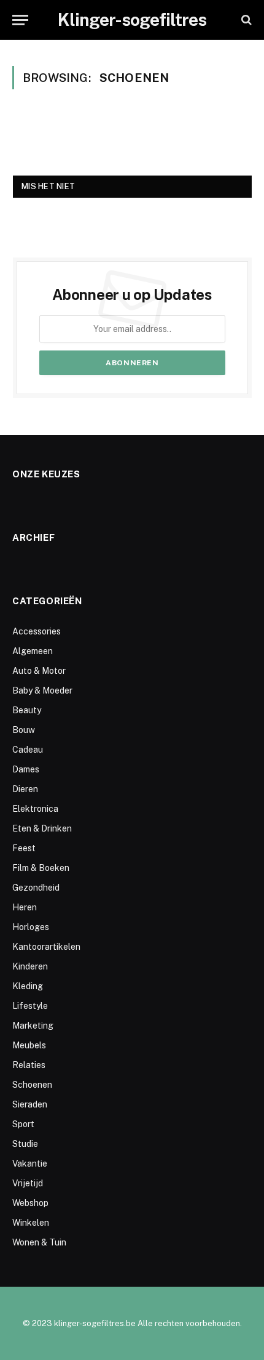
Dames (25, 769)
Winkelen (30, 1223)
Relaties (28, 1065)
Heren (24, 907)
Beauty (26, 710)
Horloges (30, 927)
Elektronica (35, 809)
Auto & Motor (39, 671)
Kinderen (30, 966)
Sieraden (29, 1104)
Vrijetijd (27, 1183)
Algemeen (32, 651)
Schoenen (32, 1085)
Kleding (27, 986)
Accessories (36, 631)
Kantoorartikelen (46, 947)
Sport (23, 1124)
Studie (25, 1144)
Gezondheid (36, 887)
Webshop (30, 1203)
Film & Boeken (40, 868)
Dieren (25, 789)
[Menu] (20, 20)
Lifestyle (30, 1006)
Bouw (23, 730)
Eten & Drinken (42, 828)
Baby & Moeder (42, 690)
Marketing (32, 1025)
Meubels (29, 1045)
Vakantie (29, 1163)
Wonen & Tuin (39, 1242)
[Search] (245, 20)
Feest (24, 848)
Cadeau (27, 750)
